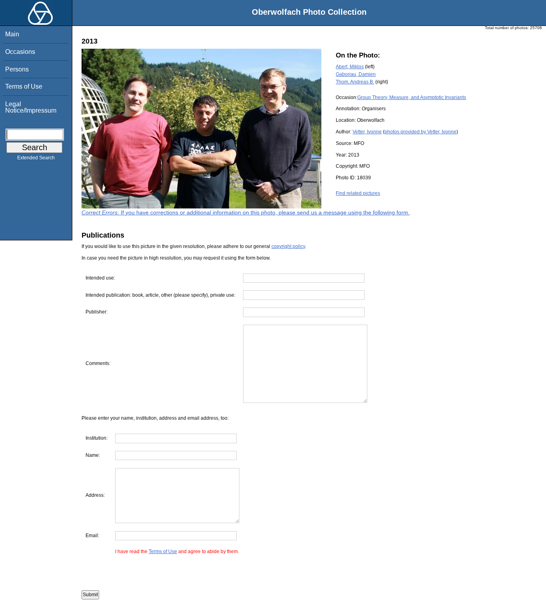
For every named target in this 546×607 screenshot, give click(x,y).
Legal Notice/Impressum (30, 107)
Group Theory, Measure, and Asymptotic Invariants (411, 97)
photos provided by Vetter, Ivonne (420, 132)
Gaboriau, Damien (356, 74)
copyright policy (288, 246)
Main (12, 34)
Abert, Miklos (350, 66)
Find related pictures (358, 193)
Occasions (20, 51)
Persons (17, 69)
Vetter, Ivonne (367, 132)
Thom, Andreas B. (355, 82)
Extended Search (36, 157)
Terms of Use (23, 86)
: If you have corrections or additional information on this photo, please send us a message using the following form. (246, 212)
